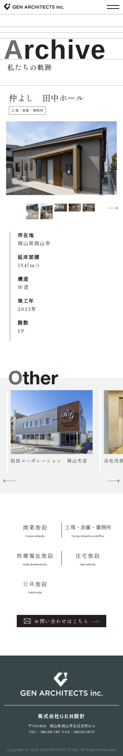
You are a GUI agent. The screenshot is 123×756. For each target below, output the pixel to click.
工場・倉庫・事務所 (88, 530)
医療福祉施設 (35, 559)
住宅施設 (88, 559)
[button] (113, 208)
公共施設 (35, 587)
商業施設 (35, 530)
